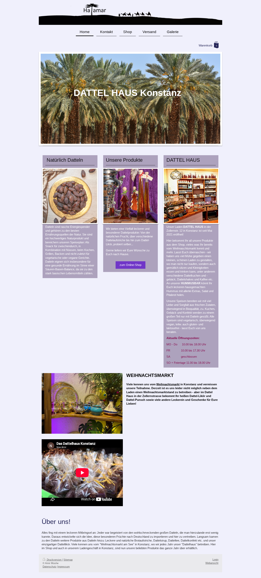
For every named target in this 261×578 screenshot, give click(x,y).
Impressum (63, 566)
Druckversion (54, 559)
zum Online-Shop (130, 264)
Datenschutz (50, 566)
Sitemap (68, 559)
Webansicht (211, 563)
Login (215, 559)
